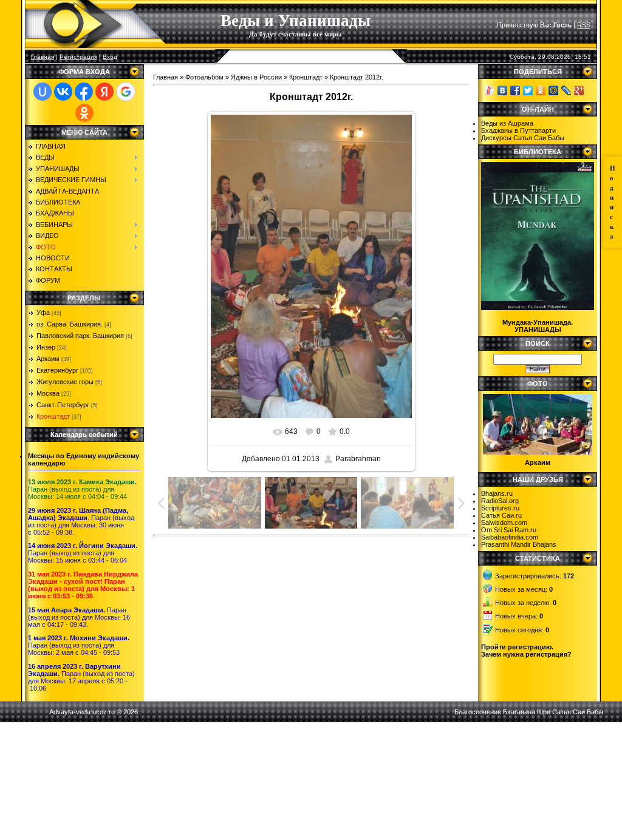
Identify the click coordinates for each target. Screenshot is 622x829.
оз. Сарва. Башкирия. (69, 324)
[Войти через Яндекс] (104, 92)
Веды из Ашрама (507, 123)
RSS (583, 25)
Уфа (43, 312)
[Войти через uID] (42, 92)
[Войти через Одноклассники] (84, 113)
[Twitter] (528, 90)
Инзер (45, 347)
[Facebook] (515, 90)
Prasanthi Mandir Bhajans (518, 544)
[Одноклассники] (541, 90)
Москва (48, 393)
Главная (42, 56)
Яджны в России (256, 77)
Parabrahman (358, 459)
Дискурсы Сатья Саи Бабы (522, 137)
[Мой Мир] (553, 90)
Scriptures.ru (500, 508)
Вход (110, 56)
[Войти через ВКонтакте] (63, 92)
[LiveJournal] (566, 90)
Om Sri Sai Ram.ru (508, 529)
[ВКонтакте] (502, 90)
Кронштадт (53, 416)
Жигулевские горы (65, 381)
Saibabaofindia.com (509, 537)
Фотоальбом (204, 77)
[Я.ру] (490, 90)
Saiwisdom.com (504, 522)
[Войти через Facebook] (84, 92)
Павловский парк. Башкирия (80, 335)
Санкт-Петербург (62, 404)
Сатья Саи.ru (501, 515)
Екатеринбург (57, 370)
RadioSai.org (500, 500)
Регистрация (78, 56)
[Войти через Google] (125, 91)
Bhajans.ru (497, 493)
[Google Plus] (579, 90)
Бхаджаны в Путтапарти (518, 130)
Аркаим (48, 358)
